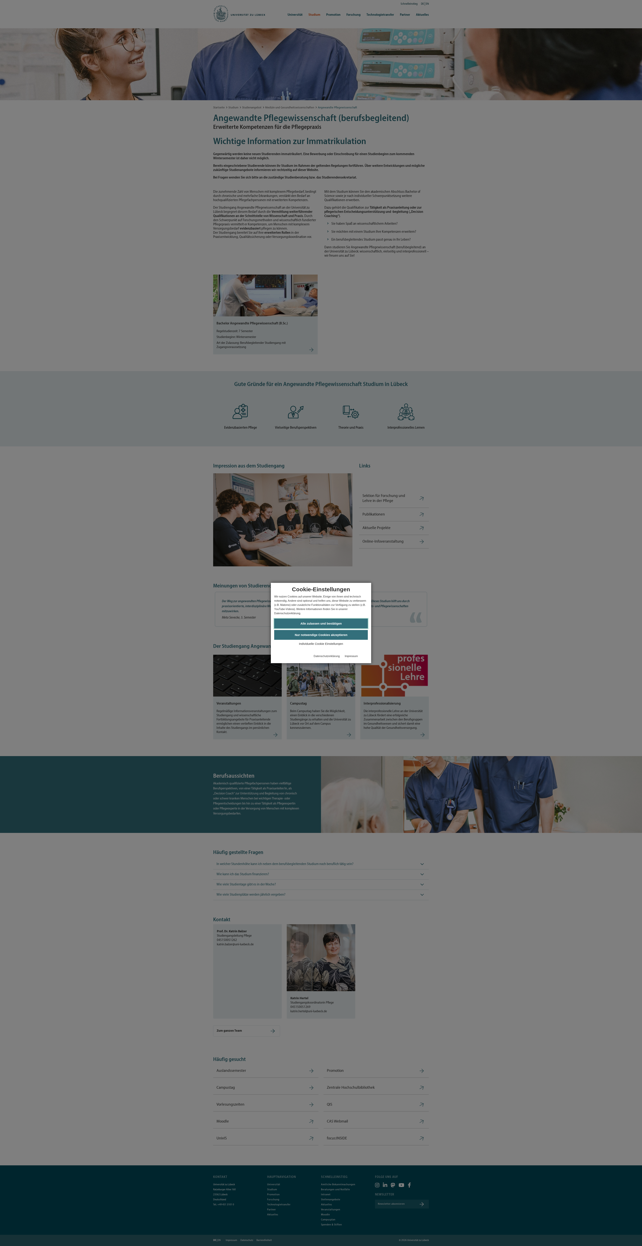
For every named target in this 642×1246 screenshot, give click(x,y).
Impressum (351, 656)
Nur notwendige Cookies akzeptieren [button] (321, 635)
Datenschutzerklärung (327, 656)
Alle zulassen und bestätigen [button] (321, 623)
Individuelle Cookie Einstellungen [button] (321, 643)
